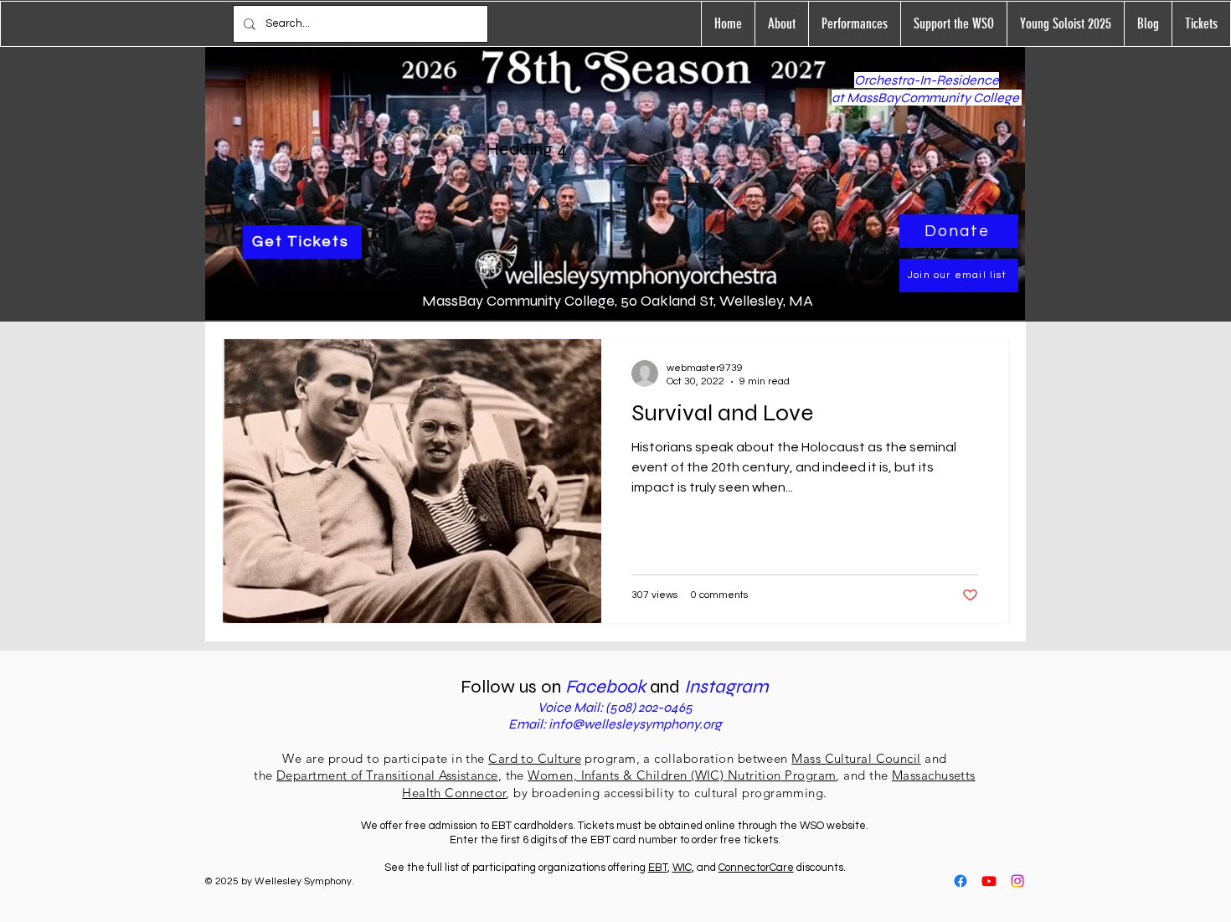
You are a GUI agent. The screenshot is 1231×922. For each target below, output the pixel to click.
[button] (854, 24)
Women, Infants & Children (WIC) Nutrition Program (682, 775)
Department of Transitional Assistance (387, 775)
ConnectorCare (756, 867)
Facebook (607, 687)
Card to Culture (534, 758)
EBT (657, 867)
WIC (682, 867)
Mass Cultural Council (855, 758)
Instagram (726, 687)
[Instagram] (1017, 881)
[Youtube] (989, 881)
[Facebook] (960, 881)
